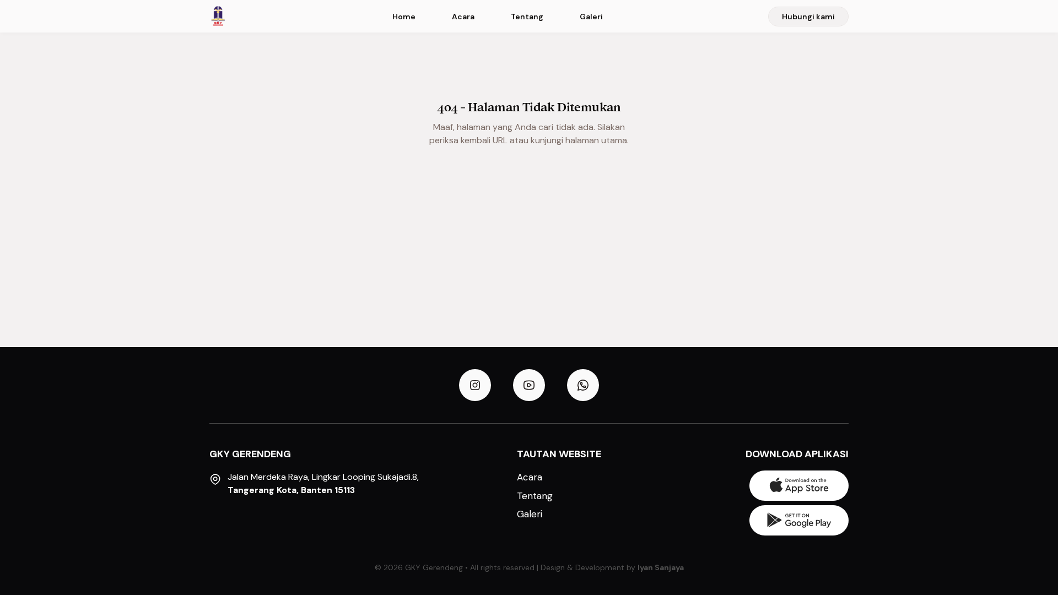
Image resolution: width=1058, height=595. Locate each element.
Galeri (591, 16)
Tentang (527, 16)
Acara (463, 16)
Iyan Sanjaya (661, 567)
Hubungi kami (808, 16)
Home (403, 16)
